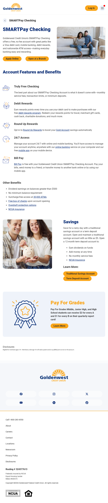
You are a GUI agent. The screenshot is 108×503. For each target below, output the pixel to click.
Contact (9, 438)
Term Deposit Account (77, 278)
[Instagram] (54, 394)
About (8, 426)
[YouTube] (21, 402)
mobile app (24, 150)
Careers (9, 432)
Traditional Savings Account (80, 273)
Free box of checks (17, 201)
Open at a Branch (37, 58)
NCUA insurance (16, 209)
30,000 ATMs (40, 197)
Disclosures (11, 461)
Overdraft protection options (22, 205)
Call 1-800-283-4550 (14, 420)
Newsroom (10, 449)
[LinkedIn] (54, 402)
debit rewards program (29, 113)
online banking (62, 147)
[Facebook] (21, 394)
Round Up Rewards (32, 130)
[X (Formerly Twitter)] (87, 394)
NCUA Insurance (77, 260)
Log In (91, 8)
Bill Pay (18, 164)
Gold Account (62, 130)
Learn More (59, 326)
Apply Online (12, 58)
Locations (10, 444)
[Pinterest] (87, 402)
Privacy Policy (12, 456)
